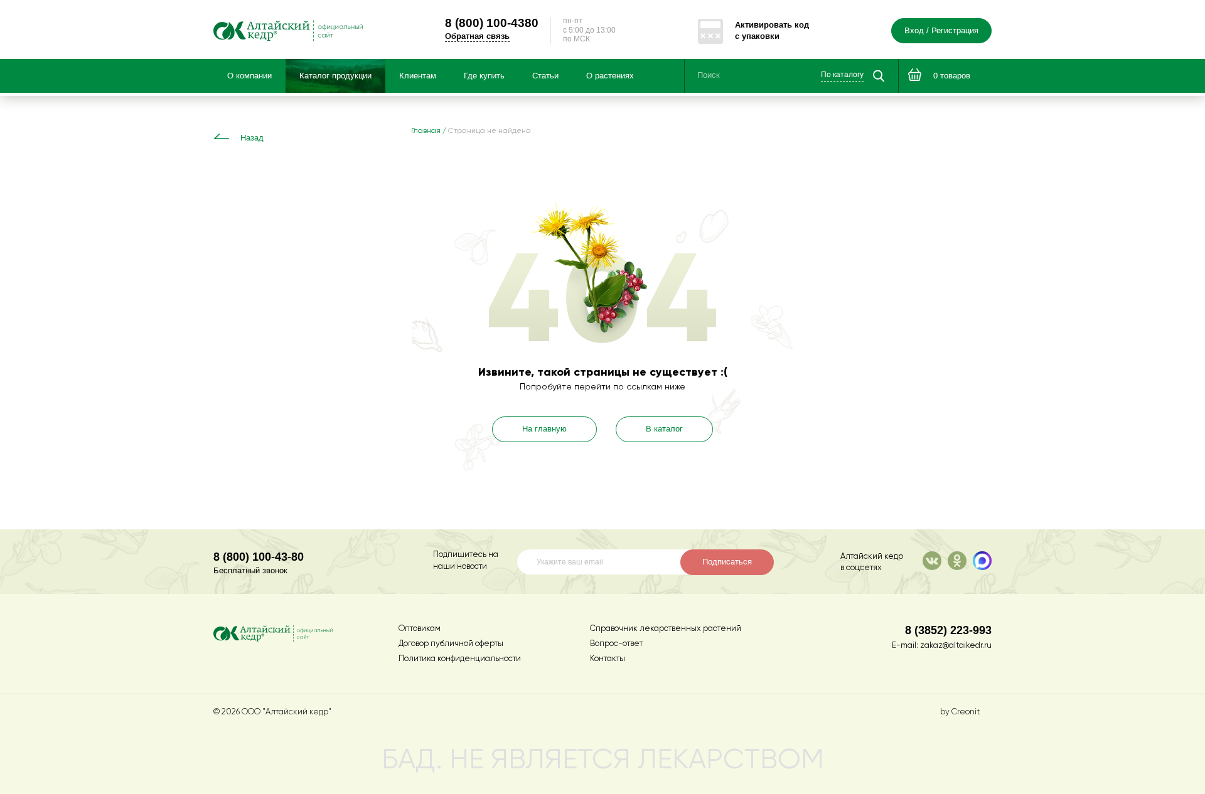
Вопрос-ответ (616, 644)
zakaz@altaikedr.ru (956, 646)
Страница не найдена (489, 131)
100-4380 (491, 22)
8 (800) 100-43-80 (258, 556)
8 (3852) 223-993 (948, 630)
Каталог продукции (335, 76)
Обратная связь (477, 36)
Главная (426, 131)
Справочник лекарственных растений (665, 629)
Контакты (607, 659)
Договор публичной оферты (451, 644)
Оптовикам (420, 629)
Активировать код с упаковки (772, 30)
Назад (252, 138)
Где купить (484, 76)
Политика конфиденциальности (460, 659)
